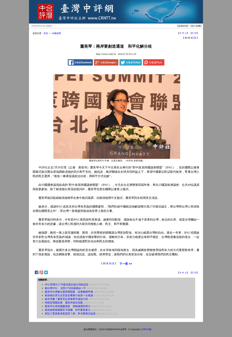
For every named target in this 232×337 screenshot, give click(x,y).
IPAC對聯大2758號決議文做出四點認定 (66, 284)
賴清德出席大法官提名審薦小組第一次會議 (69, 295)
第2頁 (193, 38)
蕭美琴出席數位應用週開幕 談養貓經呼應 (69, 291)
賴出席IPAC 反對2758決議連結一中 (65, 288)
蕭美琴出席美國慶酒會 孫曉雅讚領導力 (67, 306)
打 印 (194, 33)
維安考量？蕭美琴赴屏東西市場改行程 (66, 299)
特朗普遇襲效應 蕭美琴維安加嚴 (64, 302)
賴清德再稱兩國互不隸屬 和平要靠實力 (67, 310)
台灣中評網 (145, 329)
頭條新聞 (56, 33)
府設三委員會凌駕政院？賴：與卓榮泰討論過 (70, 313)
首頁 (46, 33)
